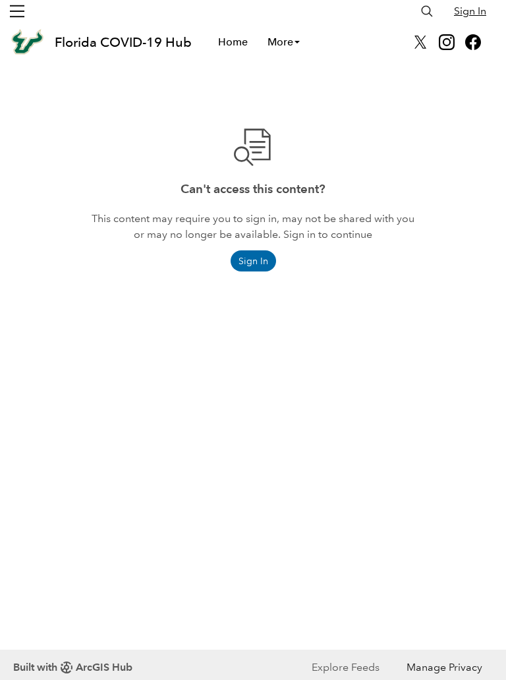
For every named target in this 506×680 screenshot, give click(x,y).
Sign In (470, 11)
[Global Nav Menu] (17, 11)
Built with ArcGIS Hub (72, 667)
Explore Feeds (346, 667)
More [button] (280, 42)
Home (233, 42)
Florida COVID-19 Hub (123, 42)
